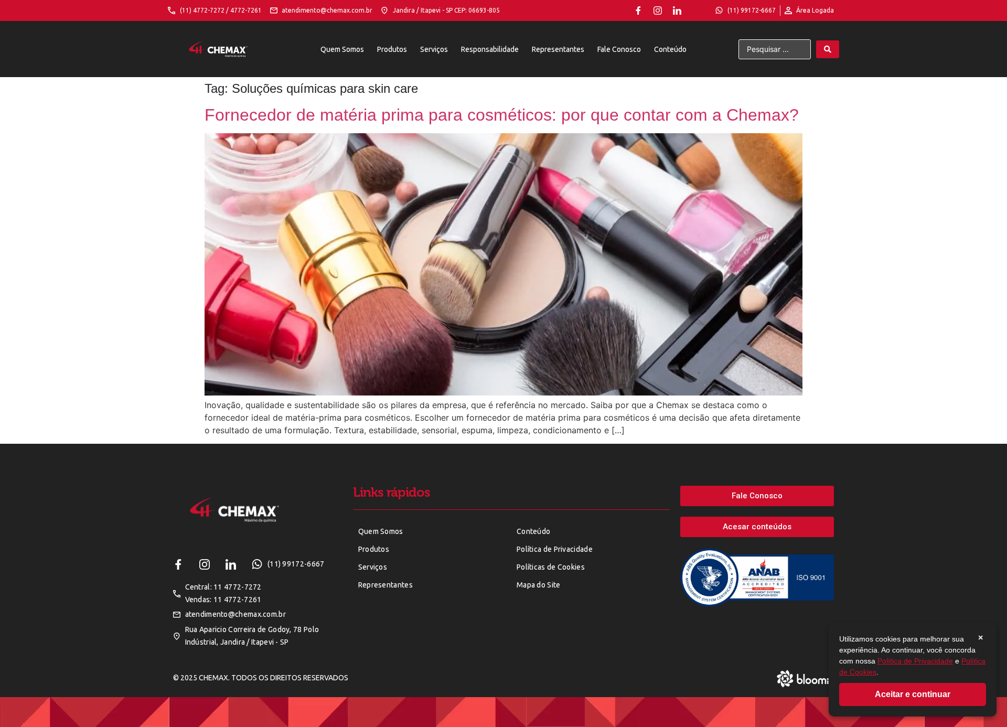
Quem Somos (342, 49)
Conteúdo (670, 49)
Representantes (558, 49)
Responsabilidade (490, 49)
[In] (677, 10)
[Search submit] (827, 49)
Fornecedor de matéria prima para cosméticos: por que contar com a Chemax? (502, 114)
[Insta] (657, 10)
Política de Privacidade (915, 661)
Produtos (392, 49)
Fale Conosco (619, 49)
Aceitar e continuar (912, 694)
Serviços (434, 49)
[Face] (638, 10)
